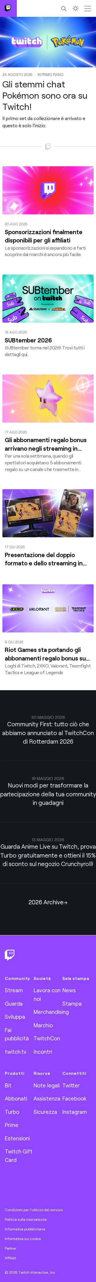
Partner (11, 1248)
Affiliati (10, 1258)
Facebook (74, 1098)
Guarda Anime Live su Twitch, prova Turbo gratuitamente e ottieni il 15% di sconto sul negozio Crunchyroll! (48, 855)
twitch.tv (15, 1051)
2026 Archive (46, 902)
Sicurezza (45, 1112)
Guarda (14, 1003)
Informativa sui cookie (23, 1239)
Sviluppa (15, 1016)
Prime (11, 1125)
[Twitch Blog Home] (8, 8)
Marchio (43, 1025)
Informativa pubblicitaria (25, 1229)
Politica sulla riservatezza (26, 1219)
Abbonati (16, 1098)
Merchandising (51, 1012)
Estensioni (17, 1138)
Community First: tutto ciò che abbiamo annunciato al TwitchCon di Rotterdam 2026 (48, 732)
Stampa (72, 1003)
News (69, 990)
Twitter (71, 1085)
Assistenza (47, 1098)
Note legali (47, 1085)
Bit (8, 1085)
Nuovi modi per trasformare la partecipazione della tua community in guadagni (48, 794)
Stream (14, 990)
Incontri (43, 1051)
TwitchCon (47, 1038)
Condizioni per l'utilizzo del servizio (34, 1210)
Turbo (12, 1112)
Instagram (74, 1112)
